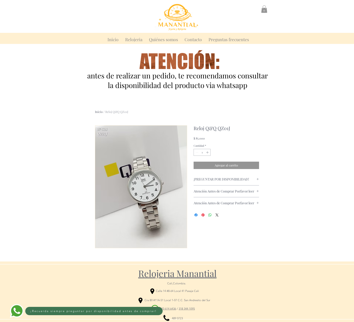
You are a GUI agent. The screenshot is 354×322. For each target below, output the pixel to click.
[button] (264, 9)
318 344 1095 (187, 308)
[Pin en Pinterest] (203, 215)
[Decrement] (196, 152)
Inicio (99, 112)
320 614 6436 (168, 308)
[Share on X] (217, 215)
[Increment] (207, 152)
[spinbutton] (202, 152)
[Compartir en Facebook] (196, 215)
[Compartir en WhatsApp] (210, 215)
